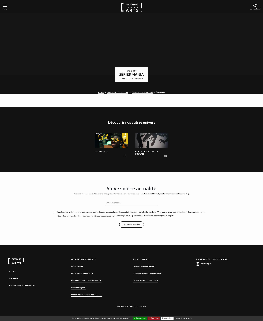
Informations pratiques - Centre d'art (86, 280)
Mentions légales (78, 287)
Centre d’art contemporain (117, 92)
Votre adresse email (114, 203)
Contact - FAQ (77, 266)
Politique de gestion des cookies (22, 285)
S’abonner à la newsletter (131, 224)
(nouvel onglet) (206, 264)
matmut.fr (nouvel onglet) (144, 266)
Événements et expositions (142, 92)
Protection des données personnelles (86, 294)
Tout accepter (141, 318)
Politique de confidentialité (183, 318)
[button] (4, 6)
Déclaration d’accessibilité (82, 273)
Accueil (101, 92)
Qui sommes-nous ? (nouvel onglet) (148, 273)
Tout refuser (154, 318)
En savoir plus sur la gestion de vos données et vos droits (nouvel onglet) (145, 216)
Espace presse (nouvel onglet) (146, 280)
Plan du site (13, 278)
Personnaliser (167, 318)
